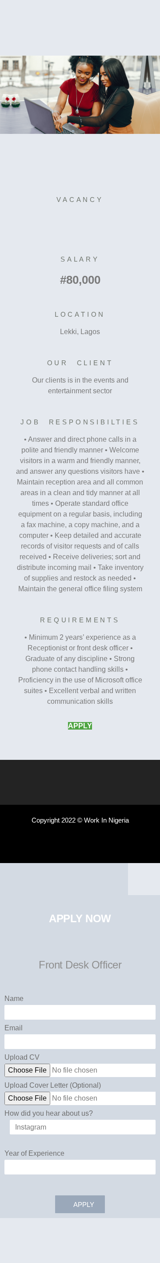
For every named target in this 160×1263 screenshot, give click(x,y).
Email (13, 1028)
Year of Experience (34, 1153)
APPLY (80, 726)
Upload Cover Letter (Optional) (52, 1085)
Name (14, 998)
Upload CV (22, 1057)
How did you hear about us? (48, 1113)
